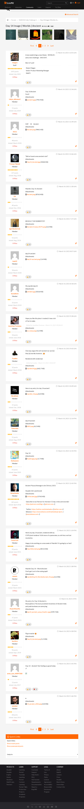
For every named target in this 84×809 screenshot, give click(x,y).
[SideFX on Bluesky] (40, 807)
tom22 (14, 261)
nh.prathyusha (15, 609)
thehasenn (15, 461)
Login (78, 3)
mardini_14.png (32, 394)
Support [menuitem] (48, 7)
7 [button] (45, 42)
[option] (12, 35)
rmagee (15, 63)
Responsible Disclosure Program (48, 789)
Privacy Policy (46, 776)
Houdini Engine (9, 773)
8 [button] (46, 42)
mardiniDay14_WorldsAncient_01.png (40, 577)
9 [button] (48, 42)
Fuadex (14, 358)
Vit (15, 196)
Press (58, 777)
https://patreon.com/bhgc (34, 504)
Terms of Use (47, 771)
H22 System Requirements (36, 781)
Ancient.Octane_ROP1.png (36, 227)
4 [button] (40, 42)
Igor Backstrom (14, 229)
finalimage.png (32, 459)
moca (15, 132)
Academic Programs (22, 795)
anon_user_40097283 (14, 673)
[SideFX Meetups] (44, 807)
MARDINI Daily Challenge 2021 (28, 20)
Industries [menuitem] (18, 7)
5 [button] (42, 42)
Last (52, 46)
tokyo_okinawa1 (15, 99)
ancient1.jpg (31, 100)
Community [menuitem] (29, 7)
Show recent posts (13, 743)
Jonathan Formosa (14, 326)
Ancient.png (31, 129)
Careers (59, 775)
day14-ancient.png (33, 259)
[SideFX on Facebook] (28, 807)
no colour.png (31, 331)
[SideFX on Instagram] (36, 807)
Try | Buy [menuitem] (58, 7)
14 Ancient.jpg (32, 496)
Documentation (37, 784)
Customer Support (35, 771)
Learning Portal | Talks (23, 786)
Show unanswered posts (15, 746)
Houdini (9, 770)
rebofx (14, 576)
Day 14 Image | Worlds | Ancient (49, 20)
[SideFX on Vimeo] (48, 807)
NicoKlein (14, 396)
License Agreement (47, 781)
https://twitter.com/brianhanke (42, 509)
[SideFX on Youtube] (52, 807)
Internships (60, 784)
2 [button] (37, 42)
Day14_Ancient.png (34, 639)
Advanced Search (72, 14)
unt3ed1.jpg (31, 292)
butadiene (15, 294)
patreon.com (49, 504)
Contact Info (61, 787)
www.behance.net (32, 514)
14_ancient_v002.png (34, 704)
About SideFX (59, 771)
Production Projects (22, 791)
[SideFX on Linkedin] (56, 807)
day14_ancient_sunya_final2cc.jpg (39, 612)
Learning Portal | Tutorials (22, 772)
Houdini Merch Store (61, 781)
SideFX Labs (10, 782)
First (32, 46)
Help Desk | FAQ (35, 776)
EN (73, 3)
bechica (15, 641)
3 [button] (39, 42)
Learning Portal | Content (22, 779)
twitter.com (58, 509)
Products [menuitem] (8, 7)
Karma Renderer (10, 778)
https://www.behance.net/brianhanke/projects (47, 512)
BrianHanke (15, 493)
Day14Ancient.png (33, 549)
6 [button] (43, 42)
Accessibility (48, 784)
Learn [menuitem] (39, 7)
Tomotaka (14, 428)
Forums (13, 20)
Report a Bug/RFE (34, 788)
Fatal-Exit (14, 540)
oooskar (15, 706)
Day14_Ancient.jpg (33, 162)
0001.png (30, 426)
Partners (9, 784)
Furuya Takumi (15, 164)
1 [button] (36, 42)
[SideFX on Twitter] (32, 807)
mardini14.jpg (32, 368)
